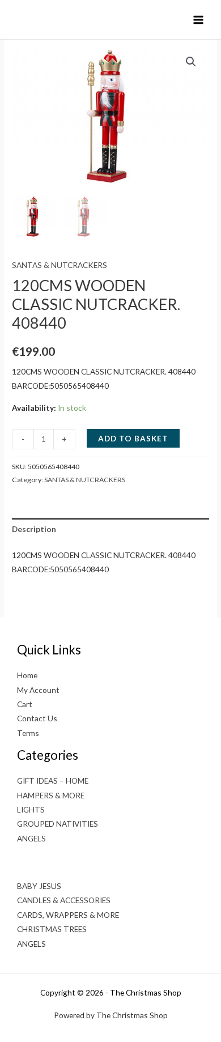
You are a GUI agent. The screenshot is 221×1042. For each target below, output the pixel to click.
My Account (38, 690)
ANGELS (31, 838)
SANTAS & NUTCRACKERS (59, 265)
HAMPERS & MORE (50, 795)
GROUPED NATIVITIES (57, 823)
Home (27, 675)
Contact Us (37, 718)
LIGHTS (31, 809)
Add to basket (133, 438)
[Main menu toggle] (199, 19)
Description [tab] (34, 529)
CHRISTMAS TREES (52, 929)
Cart (24, 704)
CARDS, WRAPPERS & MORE (68, 915)
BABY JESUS (39, 886)
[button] (191, 62)
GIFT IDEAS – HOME (52, 780)
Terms (28, 733)
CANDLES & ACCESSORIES (63, 900)
